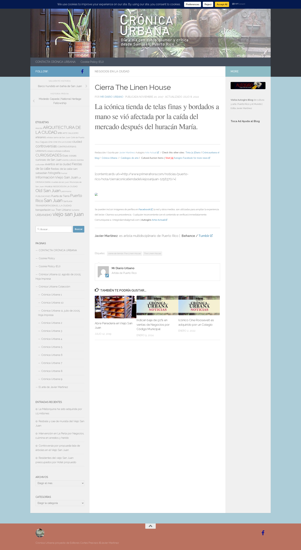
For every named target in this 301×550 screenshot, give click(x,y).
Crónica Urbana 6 (52, 355)
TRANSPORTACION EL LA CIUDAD (53, 205)
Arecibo (39, 128)
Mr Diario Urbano (111, 96)
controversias (46, 146)
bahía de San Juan (62, 137)
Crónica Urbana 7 (51, 363)
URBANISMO (44, 215)
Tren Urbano (63, 209)
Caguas (44, 142)
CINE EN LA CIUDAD (62, 142)
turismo (75, 210)
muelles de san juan (60, 182)
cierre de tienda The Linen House (124, 253)
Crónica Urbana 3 (51, 330)
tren (53, 210)
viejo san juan (68, 214)
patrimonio (66, 191)
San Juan (53, 200)
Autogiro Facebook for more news (191, 158)
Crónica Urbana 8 (52, 371)
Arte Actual (151, 152)
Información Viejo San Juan (57, 177)
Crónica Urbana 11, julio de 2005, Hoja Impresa (59, 313)
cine (50, 142)
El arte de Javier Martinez (53, 387)
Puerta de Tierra (60, 195)
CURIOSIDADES (49, 155)
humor (64, 173)
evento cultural (69, 160)
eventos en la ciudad (58, 164)
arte (60, 133)
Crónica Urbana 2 (51, 322)
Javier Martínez (127, 152)
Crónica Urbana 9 (51, 379)
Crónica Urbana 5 (51, 347)
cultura (66, 150)
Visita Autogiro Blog (242, 100)
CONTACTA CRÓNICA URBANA (55, 61)
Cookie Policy (47, 258)
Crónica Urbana (109, 158)
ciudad (77, 141)
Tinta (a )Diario (193, 152)
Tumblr (203, 236)
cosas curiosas (54, 151)
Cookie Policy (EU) (92, 61)
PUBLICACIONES (43, 196)
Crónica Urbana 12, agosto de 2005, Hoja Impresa (58, 276)
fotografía (54, 173)
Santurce (67, 201)
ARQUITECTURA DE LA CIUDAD (58, 130)
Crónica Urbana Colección (54, 286)
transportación (43, 209)
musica (48, 186)
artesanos (41, 137)
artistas (50, 137)
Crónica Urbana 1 (51, 294)
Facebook (144, 209)
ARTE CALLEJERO (70, 133)
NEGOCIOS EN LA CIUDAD (112, 71)
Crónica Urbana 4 (51, 339)
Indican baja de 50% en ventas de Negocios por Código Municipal (153, 324)
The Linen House (152, 253)
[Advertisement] (248, 184)
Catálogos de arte (129, 158)
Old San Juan (48, 190)
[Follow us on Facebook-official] (82, 71)
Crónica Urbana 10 (52, 302)
